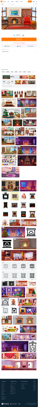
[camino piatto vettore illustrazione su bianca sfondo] (13, 301)
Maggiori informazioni (5, 51)
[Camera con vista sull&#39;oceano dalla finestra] (28, 112)
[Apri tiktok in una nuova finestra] (16, 403)
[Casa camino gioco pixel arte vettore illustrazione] (5, 205)
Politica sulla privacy (33, 403)
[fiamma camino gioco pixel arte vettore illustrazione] (23, 205)
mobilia (16, 71)
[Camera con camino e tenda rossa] (7, 93)
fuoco (20, 71)
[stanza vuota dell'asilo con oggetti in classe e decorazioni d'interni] (9, 149)
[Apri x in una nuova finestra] (18, 403)
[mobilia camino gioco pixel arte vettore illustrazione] (14, 214)
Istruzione (3, 388)
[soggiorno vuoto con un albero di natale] (10, 112)
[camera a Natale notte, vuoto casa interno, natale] (26, 149)
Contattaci (22, 384)
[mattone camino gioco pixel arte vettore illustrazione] (32, 205)
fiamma (24, 71)
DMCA (11, 384)
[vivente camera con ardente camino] (13, 291)
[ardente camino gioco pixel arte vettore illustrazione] (32, 196)
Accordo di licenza (13, 383)
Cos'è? (8, 49)
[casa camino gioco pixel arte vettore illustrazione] (5, 214)
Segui (23, 35)
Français (34, 388)
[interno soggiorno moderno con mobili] (28, 355)
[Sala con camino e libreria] (14, 222)
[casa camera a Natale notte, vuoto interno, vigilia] (26, 102)
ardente (29, 71)
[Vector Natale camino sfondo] (17, 122)
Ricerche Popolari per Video (13, 393)
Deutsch (34, 387)
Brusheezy (3, 383)
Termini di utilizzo (27, 403)
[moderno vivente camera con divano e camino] (18, 364)
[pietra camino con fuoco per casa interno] (8, 283)
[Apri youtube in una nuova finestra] (19, 403)
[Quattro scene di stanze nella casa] (7, 131)
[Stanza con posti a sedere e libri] (6, 122)
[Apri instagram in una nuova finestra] (12, 403)
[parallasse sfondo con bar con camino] (26, 283)
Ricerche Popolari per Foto (13, 391)
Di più (21, 1)
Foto (8, 1)
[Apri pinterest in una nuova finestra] (15, 403)
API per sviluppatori (3, 390)
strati (12, 71)
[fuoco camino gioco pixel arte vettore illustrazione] (14, 205)
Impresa (2, 387)
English (34, 383)
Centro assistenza (24, 383)
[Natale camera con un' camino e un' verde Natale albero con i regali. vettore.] (31, 291)
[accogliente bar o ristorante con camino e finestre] (28, 222)
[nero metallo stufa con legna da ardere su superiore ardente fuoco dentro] (5, 196)
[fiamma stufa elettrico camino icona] (32, 346)
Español (34, 384)
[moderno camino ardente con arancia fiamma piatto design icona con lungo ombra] (14, 196)
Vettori (4, 1)
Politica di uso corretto (32, 404)
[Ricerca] (33, 4)
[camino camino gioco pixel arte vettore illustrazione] (23, 214)
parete (3, 71)
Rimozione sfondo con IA (3, 396)
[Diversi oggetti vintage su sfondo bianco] (30, 131)
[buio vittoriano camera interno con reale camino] (25, 140)
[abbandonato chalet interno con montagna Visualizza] (18, 255)
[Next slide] (34, 71)
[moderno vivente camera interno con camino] (10, 355)
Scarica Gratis (19, 39)
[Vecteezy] (1, 1)
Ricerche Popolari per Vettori (13, 388)
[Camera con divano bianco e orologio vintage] (30, 93)
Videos (12, 1)
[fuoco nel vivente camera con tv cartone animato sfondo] (27, 310)
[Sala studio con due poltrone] (19, 131)
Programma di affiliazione (12, 386)
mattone (7, 71)
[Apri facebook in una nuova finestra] (10, 403)
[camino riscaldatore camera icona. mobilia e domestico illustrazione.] (5, 301)
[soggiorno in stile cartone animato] (9, 102)
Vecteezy (2, 384)
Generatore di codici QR (3, 398)
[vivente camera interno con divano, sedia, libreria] (27, 301)
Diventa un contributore (23, 388)
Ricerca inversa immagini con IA (3, 393)
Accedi (33, 1)
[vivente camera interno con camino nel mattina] (24, 336)
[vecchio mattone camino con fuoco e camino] (24, 243)
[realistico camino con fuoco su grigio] (24, 319)
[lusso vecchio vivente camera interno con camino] (29, 122)
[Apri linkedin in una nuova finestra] (13, 403)
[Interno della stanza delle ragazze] (10, 171)
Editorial (17, 1)
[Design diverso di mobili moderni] (9, 160)
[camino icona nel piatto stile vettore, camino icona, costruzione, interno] (32, 214)
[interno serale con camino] (27, 160)
